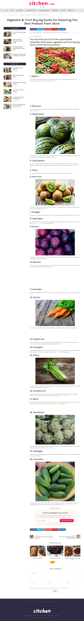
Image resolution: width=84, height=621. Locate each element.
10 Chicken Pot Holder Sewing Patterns (18, 98)
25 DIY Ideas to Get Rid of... (55, 558)
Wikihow (58, 352)
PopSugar (58, 403)
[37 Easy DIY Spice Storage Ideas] (7, 34)
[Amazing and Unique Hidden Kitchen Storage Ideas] (7, 48)
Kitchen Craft (19, 10)
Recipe (12, 10)
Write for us (57, 615)
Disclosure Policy (28, 615)
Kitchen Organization (44, 10)
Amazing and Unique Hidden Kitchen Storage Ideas (18, 48)
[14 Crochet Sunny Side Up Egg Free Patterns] (7, 106)
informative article (38, 223)
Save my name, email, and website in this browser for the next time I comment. (49, 588)
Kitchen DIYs (55, 10)
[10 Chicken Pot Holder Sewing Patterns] (7, 99)
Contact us (71, 10)
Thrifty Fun (49, 387)
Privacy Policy (50, 615)
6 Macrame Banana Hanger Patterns (19, 83)
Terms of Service (42, 615)
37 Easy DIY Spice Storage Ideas (19, 33)
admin (32, 36)
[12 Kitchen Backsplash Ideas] (7, 77)
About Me (63, 10)
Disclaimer (35, 615)
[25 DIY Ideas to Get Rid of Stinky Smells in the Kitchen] (55, 551)
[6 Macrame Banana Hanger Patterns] (7, 84)
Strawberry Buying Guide (63, 395)
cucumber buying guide (69, 504)
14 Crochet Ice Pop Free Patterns (18, 90)
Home (5, 14)
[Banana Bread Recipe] (38, 551)
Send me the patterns (67, 520)
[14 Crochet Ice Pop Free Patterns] (7, 91)
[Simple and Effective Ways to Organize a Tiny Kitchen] (7, 56)
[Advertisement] (55, 92)
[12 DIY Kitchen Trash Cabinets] (7, 70)
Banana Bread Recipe (37, 558)
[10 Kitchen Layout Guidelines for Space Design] (7, 41)
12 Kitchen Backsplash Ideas (18, 76)
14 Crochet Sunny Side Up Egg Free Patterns (19, 105)
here (55, 80)
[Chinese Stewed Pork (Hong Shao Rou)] (73, 551)
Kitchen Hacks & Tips (31, 10)
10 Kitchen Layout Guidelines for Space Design (18, 41)
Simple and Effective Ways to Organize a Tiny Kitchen (19, 55)
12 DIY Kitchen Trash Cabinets (18, 68)
